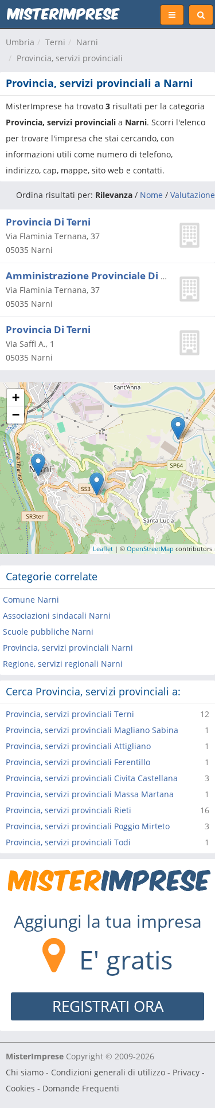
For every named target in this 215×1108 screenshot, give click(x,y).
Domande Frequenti (80, 1088)
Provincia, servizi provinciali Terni (70, 714)
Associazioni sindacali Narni (57, 615)
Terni (55, 42)
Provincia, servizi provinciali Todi (68, 842)
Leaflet (103, 548)
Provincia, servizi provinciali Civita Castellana (92, 778)
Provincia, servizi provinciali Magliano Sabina (92, 730)
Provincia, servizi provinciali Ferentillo (78, 762)
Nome (151, 194)
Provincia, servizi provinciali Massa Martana (90, 794)
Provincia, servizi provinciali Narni (68, 647)
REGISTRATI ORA (107, 1006)
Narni (87, 42)
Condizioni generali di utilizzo (108, 1072)
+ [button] (15, 397)
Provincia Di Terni (48, 221)
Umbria (20, 42)
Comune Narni (31, 599)
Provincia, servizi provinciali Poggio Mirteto (88, 826)
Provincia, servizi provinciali (70, 58)
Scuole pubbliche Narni (48, 631)
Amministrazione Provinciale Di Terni (95, 275)
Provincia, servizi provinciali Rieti (68, 810)
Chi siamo (25, 1072)
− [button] (15, 414)
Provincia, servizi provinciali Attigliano (78, 746)
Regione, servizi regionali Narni (63, 663)
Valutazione (192, 194)
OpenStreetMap (150, 548)
